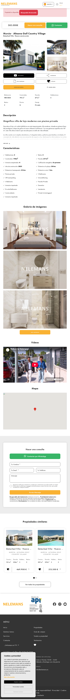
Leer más (6, 143)
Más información (9, 677)
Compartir (53, 75)
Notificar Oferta (19, 87)
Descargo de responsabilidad (41, 690)
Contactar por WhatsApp (36, 456)
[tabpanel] (19, 550)
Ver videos (21, 75)
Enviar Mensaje (35, 492)
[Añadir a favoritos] (8, 569)
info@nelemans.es (42, 670)
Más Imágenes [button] (35, 332)
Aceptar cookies (18, 682)
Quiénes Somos (8, 632)
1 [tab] (34, 578)
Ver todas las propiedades (35, 584)
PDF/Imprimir (20, 81)
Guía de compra (39, 632)
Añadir (53, 81)
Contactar (58, 25)
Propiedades (38, 627)
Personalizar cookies (18, 687)
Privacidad (55, 690)
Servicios (6, 636)
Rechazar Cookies (18, 692)
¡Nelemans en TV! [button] (11, 645)
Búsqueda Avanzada (28, 13)
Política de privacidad (18, 486)
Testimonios (38, 640)
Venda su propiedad (41, 636)
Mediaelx (40, 695)
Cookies (63, 690)
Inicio (5, 627)
